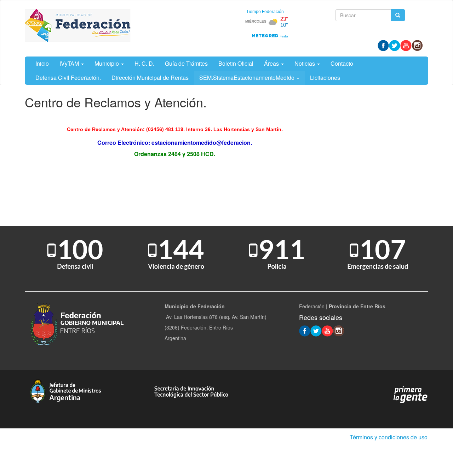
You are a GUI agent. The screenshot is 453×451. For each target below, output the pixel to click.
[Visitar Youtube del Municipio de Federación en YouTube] (406, 44)
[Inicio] (78, 25)
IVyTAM (69, 63)
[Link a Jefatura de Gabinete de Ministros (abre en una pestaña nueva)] (65, 390)
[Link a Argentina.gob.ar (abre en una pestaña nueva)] (410, 394)
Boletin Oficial (235, 63)
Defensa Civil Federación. (68, 77)
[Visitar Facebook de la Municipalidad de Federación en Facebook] (383, 44)
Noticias (305, 63)
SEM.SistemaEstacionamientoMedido (247, 77)
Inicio (42, 63)
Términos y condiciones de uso (389, 437)
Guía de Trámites (186, 63)
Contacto (342, 63)
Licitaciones (325, 77)
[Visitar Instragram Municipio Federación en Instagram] (417, 44)
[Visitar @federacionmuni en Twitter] (394, 44)
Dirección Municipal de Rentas (150, 77)
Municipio (107, 63)
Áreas (272, 63)
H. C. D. (144, 63)
